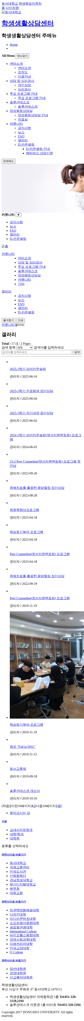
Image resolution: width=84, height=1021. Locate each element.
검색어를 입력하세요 (49, 347)
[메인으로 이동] (5, 246)
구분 (4, 821)
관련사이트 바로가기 (14, 854)
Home (14, 44)
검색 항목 (8, 347)
